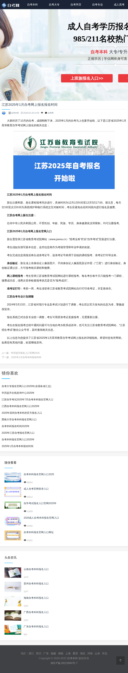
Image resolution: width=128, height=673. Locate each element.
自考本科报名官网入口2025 (39, 474)
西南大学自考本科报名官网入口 (19, 419)
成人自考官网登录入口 (36, 488)
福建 (53, 653)
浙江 (31, 653)
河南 (90, 653)
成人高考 (119, 4)
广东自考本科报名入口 (36, 626)
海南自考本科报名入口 (36, 597)
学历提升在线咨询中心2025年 (18, 392)
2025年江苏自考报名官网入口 (18, 432)
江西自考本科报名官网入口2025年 (21, 406)
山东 (97, 653)
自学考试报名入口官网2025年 (40, 503)
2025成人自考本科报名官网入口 (41, 517)
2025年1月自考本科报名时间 (26, 357)
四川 (38, 653)
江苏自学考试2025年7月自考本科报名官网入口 (27, 399)
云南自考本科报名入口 (36, 569)
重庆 (75, 653)
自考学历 (75, 4)
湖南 (60, 653)
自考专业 (97, 4)
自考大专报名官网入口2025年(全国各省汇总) (26, 386)
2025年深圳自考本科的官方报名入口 (22, 412)
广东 (46, 653)
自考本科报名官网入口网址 (39, 532)
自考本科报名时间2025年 (16, 426)
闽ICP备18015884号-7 (64, 663)
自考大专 (54, 4)
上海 (68, 653)
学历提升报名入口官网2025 (25, 353)
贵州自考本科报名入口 (36, 583)
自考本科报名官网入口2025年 (18, 439)
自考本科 (32, 4)
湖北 (82, 653)
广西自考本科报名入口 (36, 612)
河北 (104, 653)
